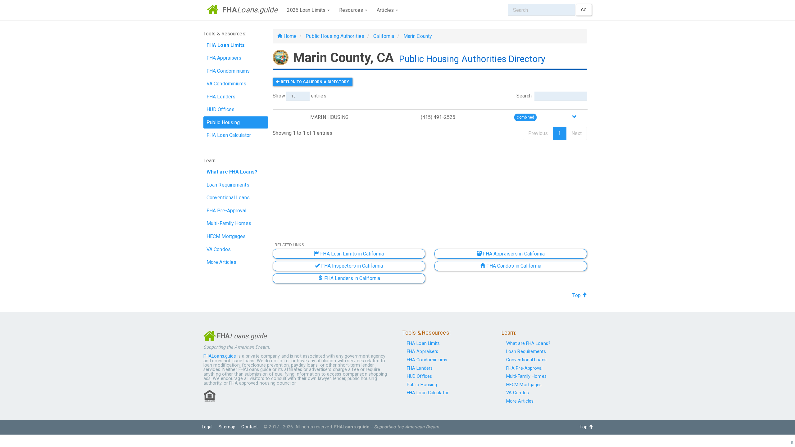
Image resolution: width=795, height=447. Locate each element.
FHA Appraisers (224, 58)
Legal (207, 427)
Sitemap (227, 427)
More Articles (221, 262)
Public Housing (223, 122)
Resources (351, 10)
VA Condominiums (227, 84)
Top (577, 295)
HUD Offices (220, 109)
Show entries (299, 96)
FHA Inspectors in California (351, 266)
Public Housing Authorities (335, 36)
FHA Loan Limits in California (351, 254)
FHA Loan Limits (423, 343)
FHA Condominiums (228, 71)
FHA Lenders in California (351, 278)
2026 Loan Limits (307, 10)
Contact (249, 427)
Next (576, 133)
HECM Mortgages (226, 236)
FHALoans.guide (219, 356)
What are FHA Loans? (528, 343)
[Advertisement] (430, 187)
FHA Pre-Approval (227, 211)
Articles (386, 10)
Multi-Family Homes (229, 223)
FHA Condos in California (513, 266)
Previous (538, 133)
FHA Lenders (221, 97)
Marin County (417, 36)
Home (289, 36)
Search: (524, 96)
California (383, 36)
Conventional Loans (228, 198)
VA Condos (219, 249)
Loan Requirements (228, 185)
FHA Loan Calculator (229, 135)
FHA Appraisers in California (513, 254)
